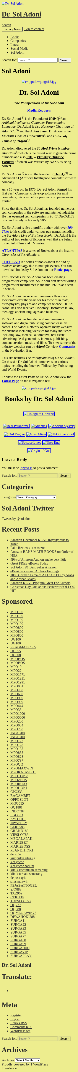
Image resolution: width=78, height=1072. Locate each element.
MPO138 (16, 749)
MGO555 (17, 803)
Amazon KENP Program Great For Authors (40, 583)
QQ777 (15, 905)
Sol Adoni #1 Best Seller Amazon (33, 567)
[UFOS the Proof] (61, 434)
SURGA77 (18, 936)
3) (17, 130)
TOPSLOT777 (20, 901)
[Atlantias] (39, 426)
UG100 (15, 639)
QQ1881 (16, 807)
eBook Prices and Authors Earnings (34, 571)
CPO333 (16, 792)
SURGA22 (18, 924)
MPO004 (16, 725)
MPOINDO (18, 784)
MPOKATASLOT (23, 772)
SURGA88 (18, 940)
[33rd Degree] (14, 434)
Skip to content (34, 29)
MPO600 (16, 694)
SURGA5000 (19, 948)
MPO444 (16, 706)
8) (23, 173)
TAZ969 (16, 893)
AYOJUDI (18, 819)
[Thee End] (51, 442)
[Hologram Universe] (39, 414)
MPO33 (15, 709)
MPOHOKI (18, 788)
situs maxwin (19, 881)
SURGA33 (18, 928)
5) (28, 140)
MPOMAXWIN (21, 768)
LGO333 (16, 815)
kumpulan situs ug (22, 858)
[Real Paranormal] (16, 426)
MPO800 (16, 627)
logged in (26, 468)
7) (16, 160)
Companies (18, 41)
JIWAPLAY (18, 823)
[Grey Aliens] (36, 434)
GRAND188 (19, 831)
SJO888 (15, 889)
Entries (18, 1023)
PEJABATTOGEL (23, 885)
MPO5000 (17, 717)
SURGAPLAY (21, 956)
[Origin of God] (39, 451)
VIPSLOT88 (19, 835)
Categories (9, 497)
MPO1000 (17, 713)
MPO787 (16, 760)
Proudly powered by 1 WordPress (25, 1064)
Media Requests (39, 110)
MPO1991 (17, 682)
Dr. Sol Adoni (21, 14)
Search (6, 25)
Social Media (19, 48)
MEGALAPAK (21, 838)
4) (45, 135)
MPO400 (16, 690)
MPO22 (15, 670)
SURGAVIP (19, 952)
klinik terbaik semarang (26, 874)
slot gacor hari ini (22, 866)
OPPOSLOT (19, 799)
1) (23, 117)
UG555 (15, 651)
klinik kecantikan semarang (29, 870)
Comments (21, 1027)
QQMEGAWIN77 (23, 913)
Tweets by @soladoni (16, 518)
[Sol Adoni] (39, 82)
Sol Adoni (17, 52)
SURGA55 (18, 932)
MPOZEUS (18, 780)
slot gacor (17, 862)
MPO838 (16, 752)
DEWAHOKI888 (22, 917)
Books (14, 37)
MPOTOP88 (19, 776)
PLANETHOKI (21, 850)
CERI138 (17, 897)
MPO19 (15, 667)
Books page (62, 270)
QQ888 (15, 909)
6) (17, 152)
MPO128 (16, 745)
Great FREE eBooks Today (29, 563)
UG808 (15, 655)
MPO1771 (17, 674)
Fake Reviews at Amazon (28, 548)
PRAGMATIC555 (23, 647)
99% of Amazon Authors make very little (38, 559)
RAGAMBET (20, 795)
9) (66, 173)
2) (60, 117)
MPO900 (16, 698)
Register (16, 1015)
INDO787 (17, 811)
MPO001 (16, 686)
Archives (8, 1060)
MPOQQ (16, 764)
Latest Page (10, 381)
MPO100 (16, 612)
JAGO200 (17, 733)
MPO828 (16, 756)
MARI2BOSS (20, 846)
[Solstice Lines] (29, 442)
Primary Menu (12, 29)
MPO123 (16, 741)
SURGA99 (18, 944)
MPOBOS (17, 659)
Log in (15, 1019)
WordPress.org (20, 1031)
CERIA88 (17, 827)
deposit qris (18, 877)
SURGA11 (18, 920)
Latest (14, 44)
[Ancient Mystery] (61, 426)
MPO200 (16, 721)
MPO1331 (17, 678)
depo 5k (15, 854)
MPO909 (16, 702)
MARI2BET (19, 842)
